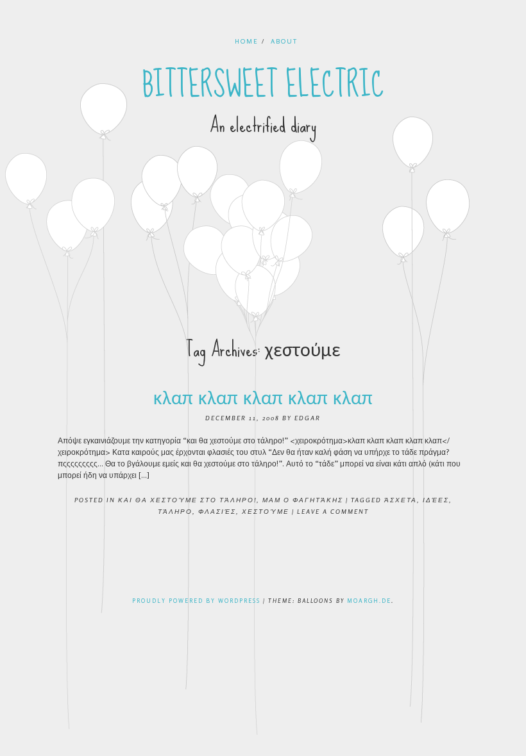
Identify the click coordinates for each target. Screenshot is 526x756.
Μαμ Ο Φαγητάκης (302, 500)
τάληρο (175, 511)
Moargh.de (369, 600)
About (284, 41)
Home (247, 41)
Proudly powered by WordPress (196, 600)
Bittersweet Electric (263, 85)
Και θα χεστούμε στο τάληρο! (187, 500)
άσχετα (400, 500)
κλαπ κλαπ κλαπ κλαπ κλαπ (263, 397)
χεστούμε (265, 511)
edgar (307, 418)
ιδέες (436, 500)
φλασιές (217, 511)
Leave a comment (333, 511)
